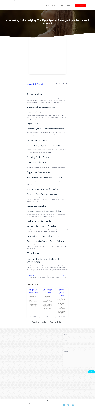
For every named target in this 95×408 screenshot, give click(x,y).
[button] (56, 84)
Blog (62, 5)
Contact (68, 5)
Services (54, 5)
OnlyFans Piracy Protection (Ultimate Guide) (33, 291)
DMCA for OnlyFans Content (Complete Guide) (62, 292)
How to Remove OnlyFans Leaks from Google (47, 291)
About (47, 5)
